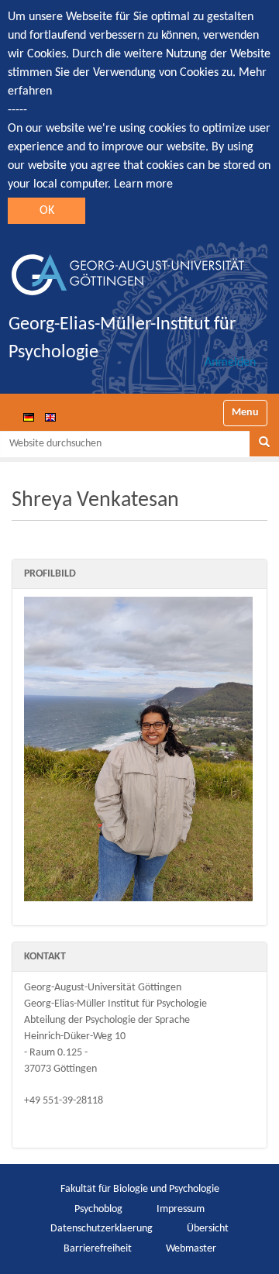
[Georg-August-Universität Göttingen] (128, 269)
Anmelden (230, 362)
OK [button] (47, 211)
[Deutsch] (28, 417)
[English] (50, 417)
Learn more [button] (143, 184)
